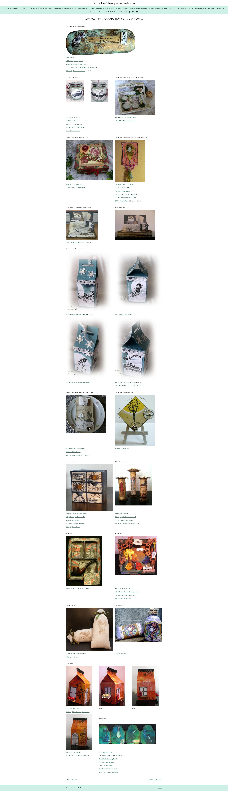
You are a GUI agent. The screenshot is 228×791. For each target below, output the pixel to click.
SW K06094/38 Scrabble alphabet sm (78, 455)
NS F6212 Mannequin (121, 513)
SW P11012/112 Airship (105, 752)
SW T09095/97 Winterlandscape (76, 314)
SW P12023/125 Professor (106, 765)
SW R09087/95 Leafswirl (123, 598)
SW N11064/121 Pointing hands (124, 588)
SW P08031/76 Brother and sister (125, 117)
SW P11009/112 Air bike (73, 131)
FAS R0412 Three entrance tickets (76, 513)
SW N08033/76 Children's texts (125, 121)
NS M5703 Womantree (122, 448)
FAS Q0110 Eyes (70, 57)
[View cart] (137, 12)
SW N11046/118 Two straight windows (78, 712)
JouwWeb (160, 788)
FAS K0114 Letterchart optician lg (76, 64)
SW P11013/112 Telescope (74, 124)
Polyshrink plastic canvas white (75, 71)
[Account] (129, 12)
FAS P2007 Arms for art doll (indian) (126, 194)
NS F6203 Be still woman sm (124, 520)
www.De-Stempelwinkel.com (114, 3)
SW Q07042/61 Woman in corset (125, 517)
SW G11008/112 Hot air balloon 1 (76, 127)
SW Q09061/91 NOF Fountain (124, 184)
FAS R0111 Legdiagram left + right (125, 198)
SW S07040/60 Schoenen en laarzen (127, 523)
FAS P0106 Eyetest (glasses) (74, 61)
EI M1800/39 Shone (121, 654)
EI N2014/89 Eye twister (122, 188)
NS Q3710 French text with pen (75, 448)
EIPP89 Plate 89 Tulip (121, 201)
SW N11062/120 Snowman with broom (78, 382)
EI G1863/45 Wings (72, 657)
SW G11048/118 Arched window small (77, 755)
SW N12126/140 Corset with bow (76, 654)
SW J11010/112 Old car (73, 117)
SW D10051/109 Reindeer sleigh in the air (128, 386)
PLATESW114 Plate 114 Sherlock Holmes (78, 242)
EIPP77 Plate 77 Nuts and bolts (75, 517)
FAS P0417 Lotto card (72, 520)
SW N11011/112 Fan (71, 121)
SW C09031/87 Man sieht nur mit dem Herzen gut (81, 67)
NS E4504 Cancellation (73, 527)
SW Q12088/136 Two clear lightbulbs (126, 592)
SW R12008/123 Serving (73, 452)
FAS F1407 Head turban (122, 191)
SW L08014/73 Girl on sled (123, 314)
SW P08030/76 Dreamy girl (74, 184)
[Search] (133, 11)
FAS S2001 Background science (125, 595)
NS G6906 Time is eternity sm (75, 523)
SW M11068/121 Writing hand (108, 759)
